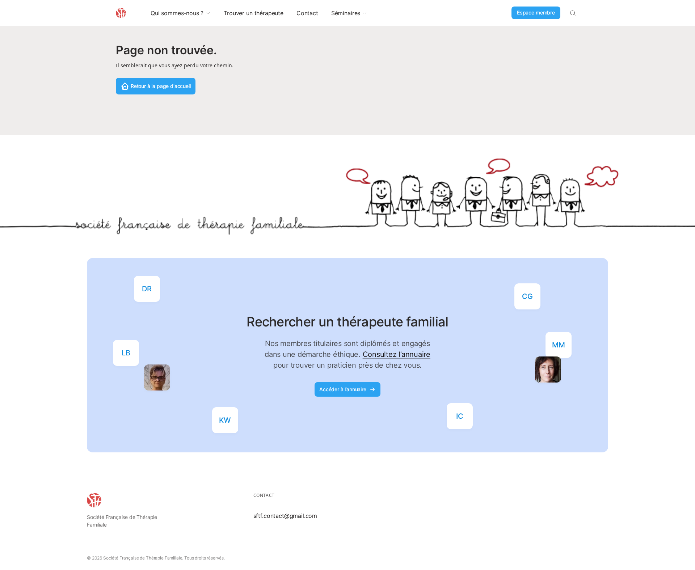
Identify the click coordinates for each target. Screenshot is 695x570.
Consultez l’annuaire (396, 354)
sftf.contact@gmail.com (285, 515)
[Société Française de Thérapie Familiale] (94, 500)
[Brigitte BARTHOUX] (157, 377)
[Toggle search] (572, 13)
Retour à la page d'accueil (161, 86)
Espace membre (536, 12)
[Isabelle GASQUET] (548, 369)
